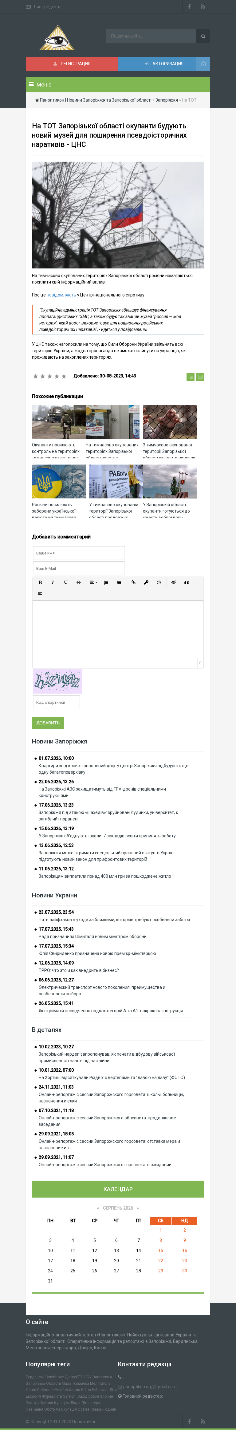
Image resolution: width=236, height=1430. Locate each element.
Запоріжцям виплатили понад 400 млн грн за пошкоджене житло (105, 876)
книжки (46, 1403)
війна (86, 1390)
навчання (34, 1409)
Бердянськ (35, 1377)
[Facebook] (189, 7)
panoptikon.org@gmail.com (150, 1386)
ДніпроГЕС (74, 1377)
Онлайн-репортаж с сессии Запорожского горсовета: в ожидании (105, 1164)
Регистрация (75, 63)
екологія (33, 1396)
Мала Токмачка (75, 1383)
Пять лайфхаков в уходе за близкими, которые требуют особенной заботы (114, 919)
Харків (74, 1390)
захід (82, 1396)
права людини (103, 1409)
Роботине (45, 1390)
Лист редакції (47, 6)
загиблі (70, 1396)
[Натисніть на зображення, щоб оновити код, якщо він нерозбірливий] (57, 681)
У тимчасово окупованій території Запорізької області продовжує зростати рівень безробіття (113, 517)
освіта (83, 1409)
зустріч (32, 1403)
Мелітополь (100, 1383)
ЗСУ (88, 1377)
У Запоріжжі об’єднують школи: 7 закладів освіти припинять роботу (107, 835)
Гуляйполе (54, 1377)
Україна (61, 1390)
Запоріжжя (102, 1377)
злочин (106, 1396)
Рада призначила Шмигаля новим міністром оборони (93, 936)
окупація (69, 1409)
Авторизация (167, 63)
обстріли (52, 1409)
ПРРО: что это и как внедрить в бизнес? (79, 970)
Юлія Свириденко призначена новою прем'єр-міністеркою (97, 953)
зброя (93, 1396)
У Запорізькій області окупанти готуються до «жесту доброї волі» (166, 511)
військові (100, 1390)
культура (62, 1403)
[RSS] (203, 7)
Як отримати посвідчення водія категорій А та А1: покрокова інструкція (111, 1010)
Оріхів (31, 1390)
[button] (40, 582)
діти (113, 1390)
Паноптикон (84, 1421)
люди (76, 1403)
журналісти (52, 1396)
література (90, 1403)
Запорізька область (43, 1383)
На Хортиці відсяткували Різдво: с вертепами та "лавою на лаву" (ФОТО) (112, 1077)
